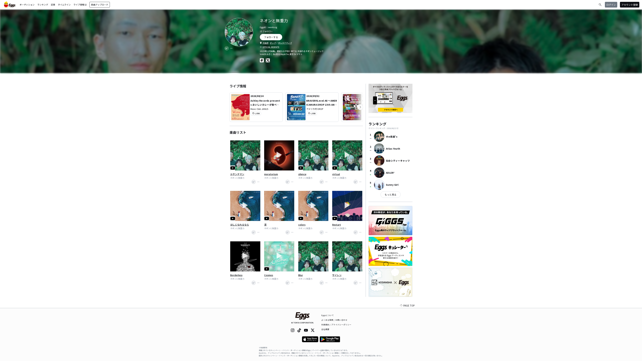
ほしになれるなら (239, 224)
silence (302, 174)
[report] (231, 48)
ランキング (42, 4)
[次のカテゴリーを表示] (360, 107)
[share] (227, 48)
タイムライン (64, 4)
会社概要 (325, 329)
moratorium (271, 174)
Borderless (236, 275)
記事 (53, 4)
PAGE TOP (409, 305)
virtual (336, 174)
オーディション (27, 4)
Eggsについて (327, 315)
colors (301, 224)
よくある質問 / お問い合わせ (334, 320)
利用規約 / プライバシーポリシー (336, 324)
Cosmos (268, 275)
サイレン (337, 275)
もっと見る (390, 194)
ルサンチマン (237, 174)
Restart (336, 224)
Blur (300, 275)
